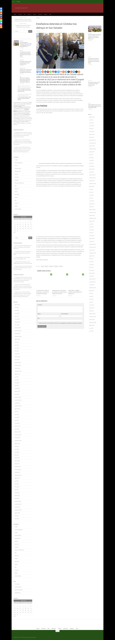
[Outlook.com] (58, 72)
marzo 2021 (17, 492)
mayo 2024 (17, 382)
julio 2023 (17, 411)
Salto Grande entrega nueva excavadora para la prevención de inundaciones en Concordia (23, 135)
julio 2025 (17, 342)
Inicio (14, 1)
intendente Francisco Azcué (23, 117)
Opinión (16, 197)
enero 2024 (17, 394)
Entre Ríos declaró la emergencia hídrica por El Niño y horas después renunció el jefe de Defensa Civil (23, 247)
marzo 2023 (17, 423)
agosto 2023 (17, 408)
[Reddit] (43, 72)
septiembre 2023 (18, 405)
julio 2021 (17, 481)
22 (30, 226)
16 (14, 226)
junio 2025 (17, 345)
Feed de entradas (18, 587)
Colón (21, 103)
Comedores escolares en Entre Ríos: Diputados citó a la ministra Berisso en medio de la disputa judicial (22, 150)
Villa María (60, 266)
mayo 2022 (17, 452)
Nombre (39, 313)
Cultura (21, 50)
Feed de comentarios (19, 589)
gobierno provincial (20, 114)
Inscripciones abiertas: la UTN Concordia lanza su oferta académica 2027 (25, 63)
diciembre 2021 (18, 466)
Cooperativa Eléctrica (26, 107)
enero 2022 (17, 463)
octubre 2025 (17, 333)
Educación (22, 60)
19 (22, 226)
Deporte (45, 14)
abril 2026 (17, 316)
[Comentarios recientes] (25, 37)
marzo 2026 (17, 319)
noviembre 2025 (18, 330)
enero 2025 (17, 359)
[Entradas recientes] (16, 37)
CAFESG (30, 102)
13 (25, 224)
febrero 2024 (17, 391)
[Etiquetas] (30, 37)
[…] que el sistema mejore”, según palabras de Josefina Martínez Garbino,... (24, 98)
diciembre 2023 (18, 397)
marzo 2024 (17, 388)
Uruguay (22, 123)
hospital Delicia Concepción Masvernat (20, 115)
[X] (68, 72)
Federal (24, 111)
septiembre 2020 (18, 510)
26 (22, 228)
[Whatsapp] (50, 72)
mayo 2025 (17, 348)
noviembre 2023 (18, 400)
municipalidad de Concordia (24, 118)
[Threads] (76, 72)
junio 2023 (17, 414)
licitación (29, 117)
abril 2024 (17, 385)
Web (38, 318)
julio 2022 (17, 446)
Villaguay (29, 123)
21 (28, 226)
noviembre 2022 (18, 434)
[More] (79, 72)
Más (50, 14)
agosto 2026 (17, 304)
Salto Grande (25, 121)
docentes (22, 110)
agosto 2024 (17, 374)
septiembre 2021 (18, 475)
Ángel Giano (15, 124)
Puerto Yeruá (24, 120)
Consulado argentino (19, 162)
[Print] (63, 72)
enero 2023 (17, 429)
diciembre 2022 (18, 431)
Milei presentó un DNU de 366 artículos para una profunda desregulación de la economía (26, 71)
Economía (40, 14)
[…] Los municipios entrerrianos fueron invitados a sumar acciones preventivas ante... (24, 90)
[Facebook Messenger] (74, 72)
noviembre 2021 (18, 469)
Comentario (40, 304)
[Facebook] (37, 72)
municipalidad (16, 118)
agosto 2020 (17, 512)
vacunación (26, 123)
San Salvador (56, 266)
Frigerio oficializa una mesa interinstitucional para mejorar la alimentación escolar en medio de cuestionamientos (23, 268)
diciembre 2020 (18, 501)
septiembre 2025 (18, 336)
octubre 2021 (17, 472)
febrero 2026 (17, 322)
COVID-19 (22, 108)
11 (20, 224)
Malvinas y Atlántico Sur (19, 183)
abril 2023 (17, 420)
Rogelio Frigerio (28, 120)
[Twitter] (40, 72)
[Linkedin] (45, 72)
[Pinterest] (48, 72)
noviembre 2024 (18, 365)
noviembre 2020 (18, 504)
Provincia (20, 14)
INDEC (18, 117)
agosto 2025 (17, 339)
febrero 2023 (17, 426)
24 (17, 228)
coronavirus (17, 108)
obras (17, 120)
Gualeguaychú (27, 114)
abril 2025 (17, 351)
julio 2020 (17, 515)
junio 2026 (17, 310)
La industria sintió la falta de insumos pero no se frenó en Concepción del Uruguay (42, 292)
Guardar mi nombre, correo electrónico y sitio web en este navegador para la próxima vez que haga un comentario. (60, 323)
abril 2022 (17, 455)
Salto (20, 121)
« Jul (14, 232)
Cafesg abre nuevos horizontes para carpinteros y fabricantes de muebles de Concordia (59, 292)
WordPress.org (18, 592)
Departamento (17, 171)
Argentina (18, 102)
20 (25, 226)
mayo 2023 (17, 417)
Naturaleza (17, 194)
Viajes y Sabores (18, 209)
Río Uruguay (16, 121)
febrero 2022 (17, 460)
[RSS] (71, 72)
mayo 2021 (17, 486)
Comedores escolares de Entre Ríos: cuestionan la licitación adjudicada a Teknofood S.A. (23, 143)
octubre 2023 (17, 403)
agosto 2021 (17, 478)
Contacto (18, 1)
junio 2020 (17, 518)
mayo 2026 (17, 313)
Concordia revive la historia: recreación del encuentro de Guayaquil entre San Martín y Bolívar (22, 253)
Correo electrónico (65, 313)
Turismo (18, 123)
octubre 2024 (17, 368)
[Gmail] (61, 72)
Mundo (34, 14)
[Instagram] (53, 72)
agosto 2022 (17, 443)
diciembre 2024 (18, 362)
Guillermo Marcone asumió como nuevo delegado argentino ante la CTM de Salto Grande (94, 106)
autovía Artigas (23, 102)
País (24, 14)
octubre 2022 (17, 437)
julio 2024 (17, 377)
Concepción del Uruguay (19, 105)
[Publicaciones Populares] (20, 37)
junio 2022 (17, 449)
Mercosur (29, 14)
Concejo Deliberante (27, 103)
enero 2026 (17, 324)
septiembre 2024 (18, 371)
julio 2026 (17, 307)
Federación (19, 111)
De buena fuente (18, 168)
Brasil (27, 102)
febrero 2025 (17, 356)
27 (25, 228)
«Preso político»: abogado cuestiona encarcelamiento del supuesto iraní (75, 292)
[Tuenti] (56, 72)
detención (46, 266)
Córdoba (42, 266)
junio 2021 (17, 484)
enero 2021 (17, 498)
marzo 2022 (17, 457)
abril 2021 (17, 489)
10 (17, 224)
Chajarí (15, 103)
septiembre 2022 (18, 440)
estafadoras (51, 266)
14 (28, 224)
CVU (79, 172)
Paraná (20, 120)
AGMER (15, 102)
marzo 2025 (17, 353)
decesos (19, 110)
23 (14, 228)
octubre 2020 (17, 507)
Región (38, 18)
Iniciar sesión (17, 584)
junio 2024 (17, 379)
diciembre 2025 (18, 327)
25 (20, 228)
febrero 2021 (17, 495)
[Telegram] (66, 72)
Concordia (18, 107)
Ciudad (15, 14)
